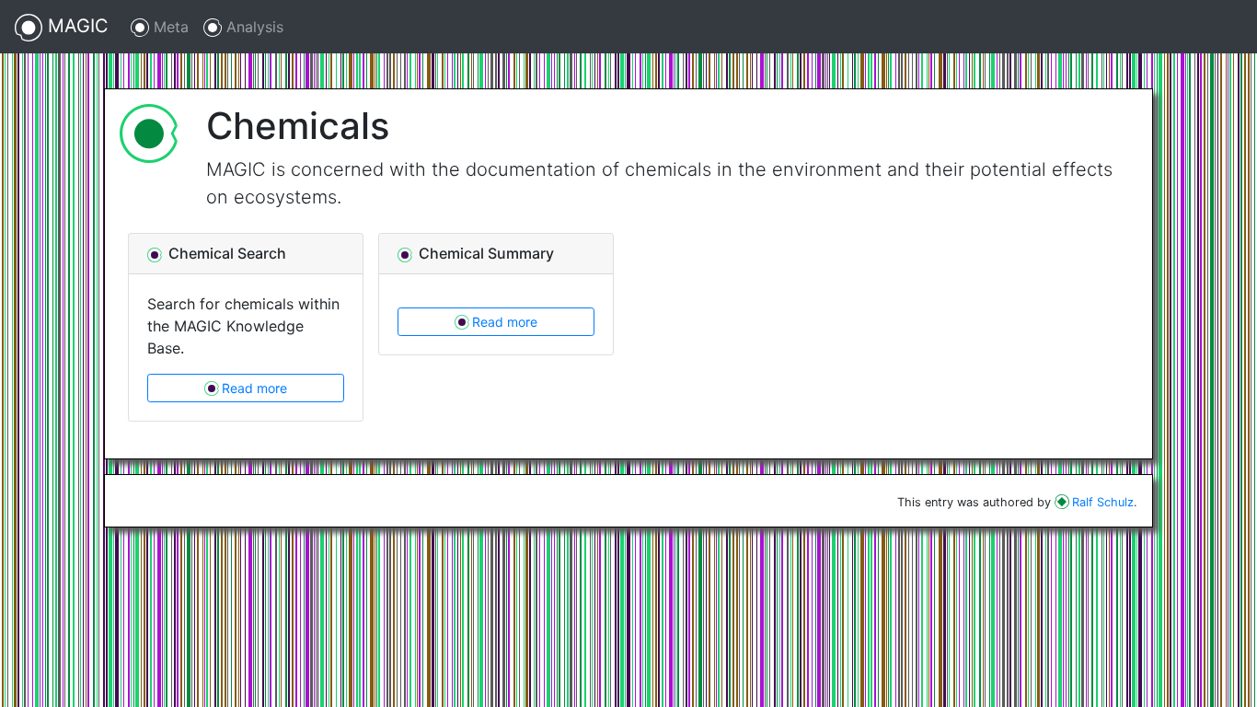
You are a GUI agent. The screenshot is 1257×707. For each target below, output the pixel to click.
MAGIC (75, 26)
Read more (254, 388)
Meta (169, 26)
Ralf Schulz (1103, 502)
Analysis (252, 26)
